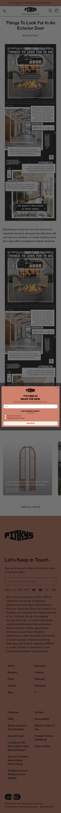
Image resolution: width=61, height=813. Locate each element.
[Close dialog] (57, 388)
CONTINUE (31, 423)
